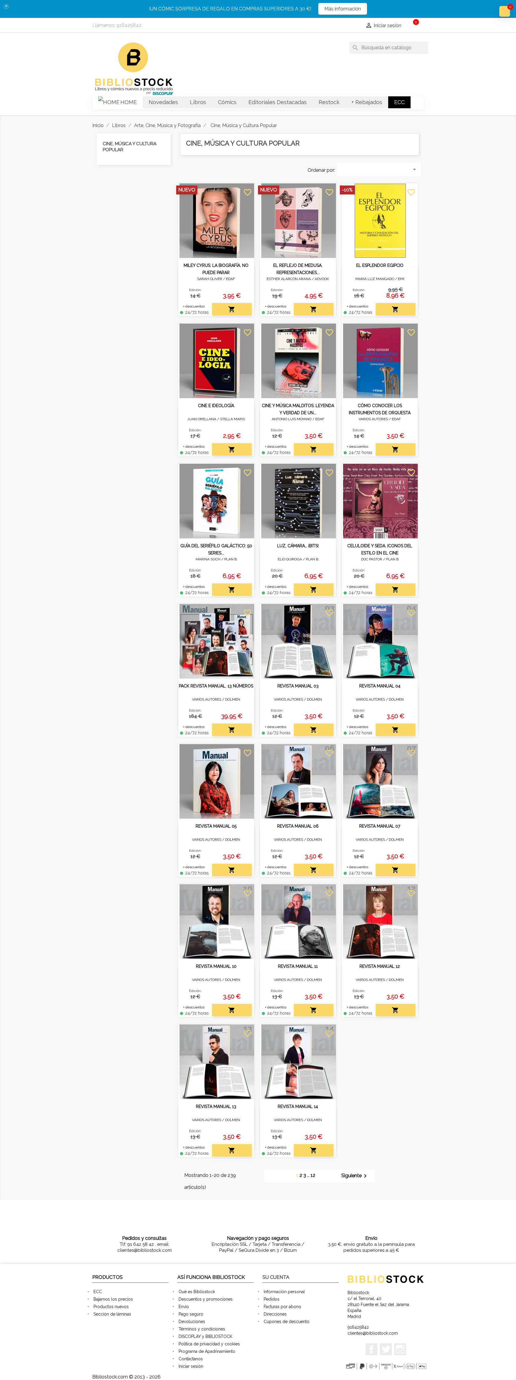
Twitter (386, 1349)
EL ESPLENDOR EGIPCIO (379, 265)
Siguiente (355, 1176)
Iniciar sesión (191, 1366)
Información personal (284, 1291)
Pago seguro (191, 1314)
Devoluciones (192, 1321)
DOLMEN (232, 699)
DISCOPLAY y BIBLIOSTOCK (205, 1336)
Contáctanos (191, 1358)
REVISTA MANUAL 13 (216, 1106)
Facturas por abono (282, 1306)
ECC (97, 1291)
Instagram (400, 1349)
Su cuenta (275, 1277)
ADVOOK (322, 279)
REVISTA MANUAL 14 (298, 1106)
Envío (184, 1306)
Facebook (371, 1349)
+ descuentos (194, 306)
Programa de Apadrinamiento (207, 1351)
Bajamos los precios (113, 1299)
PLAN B (230, 559)
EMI (401, 279)
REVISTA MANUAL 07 (379, 826)
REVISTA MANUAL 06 (298, 826)
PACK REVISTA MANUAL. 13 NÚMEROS (216, 686)
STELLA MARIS (232, 419)
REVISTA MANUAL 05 (216, 826)
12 (313, 1175)
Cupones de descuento (286, 1321)
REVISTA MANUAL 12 (380, 966)
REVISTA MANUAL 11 (298, 966)
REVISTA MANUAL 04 (379, 686)
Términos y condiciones (202, 1329)
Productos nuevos (111, 1306)
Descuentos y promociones (206, 1299)
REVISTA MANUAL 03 (298, 686)
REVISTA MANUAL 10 (216, 966)
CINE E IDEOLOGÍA (216, 405)
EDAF (230, 279)
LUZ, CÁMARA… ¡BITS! (298, 545)
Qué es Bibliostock (197, 1291)
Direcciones (275, 1314)
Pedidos (272, 1299)
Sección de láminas (112, 1314)
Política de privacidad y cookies (209, 1344)
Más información (342, 9)
